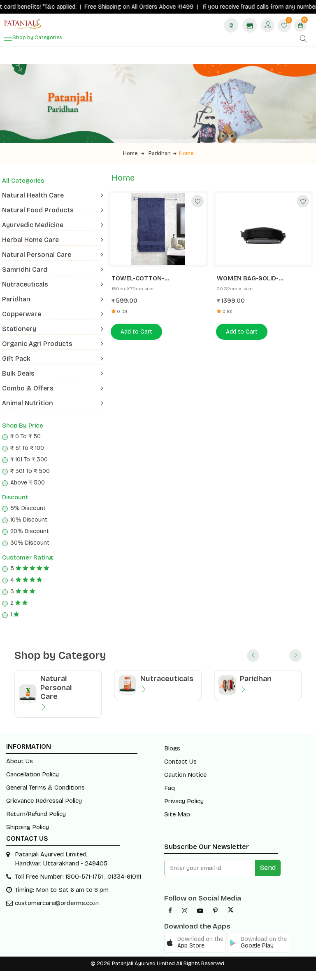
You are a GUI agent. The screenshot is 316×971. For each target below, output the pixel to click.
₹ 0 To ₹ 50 (25, 436)
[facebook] (170, 911)
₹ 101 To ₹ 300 (29, 459)
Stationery (19, 329)
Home (131, 153)
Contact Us (180, 761)
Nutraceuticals (25, 284)
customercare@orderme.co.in (57, 903)
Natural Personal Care (36, 255)
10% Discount (28, 519)
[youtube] (200, 911)
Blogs (172, 748)
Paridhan (160, 153)
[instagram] (184, 911)
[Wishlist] (197, 201)
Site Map (177, 814)
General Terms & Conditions (45, 787)
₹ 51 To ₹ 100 (27, 447)
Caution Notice (185, 774)
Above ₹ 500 (27, 482)
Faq (169, 788)
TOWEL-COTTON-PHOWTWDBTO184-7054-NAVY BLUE (158, 278)
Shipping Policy (27, 827)
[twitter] (231, 911)
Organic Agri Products (37, 344)
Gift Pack (16, 358)
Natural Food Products (38, 210)
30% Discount (29, 542)
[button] (195, 942)
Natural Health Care (33, 195)
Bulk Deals (18, 373)
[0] (284, 26)
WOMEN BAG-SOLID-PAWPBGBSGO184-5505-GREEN (253, 278)
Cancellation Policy (32, 774)
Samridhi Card (24, 269)
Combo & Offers (27, 388)
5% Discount (28, 508)
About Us (19, 761)
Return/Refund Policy (36, 814)
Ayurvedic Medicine (32, 225)
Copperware (21, 314)
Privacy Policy (184, 801)
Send (268, 868)
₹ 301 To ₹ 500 (30, 471)
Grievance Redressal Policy (44, 800)
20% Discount (29, 531)
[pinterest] (215, 911)
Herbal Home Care (30, 240)
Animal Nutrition (27, 403)
